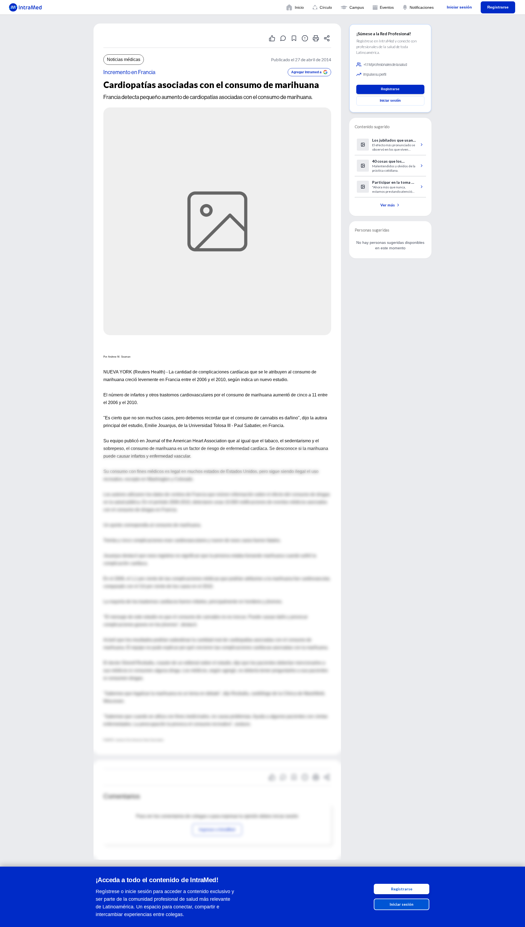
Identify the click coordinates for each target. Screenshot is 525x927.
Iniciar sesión (401, 904)
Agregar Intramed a (306, 72)
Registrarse (401, 889)
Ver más (387, 205)
